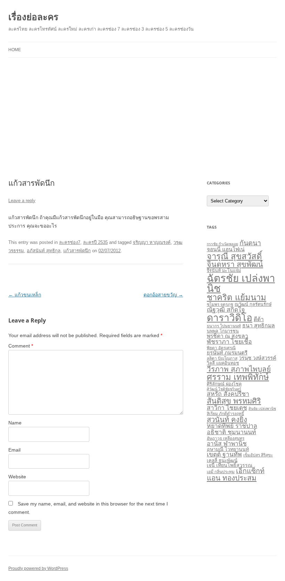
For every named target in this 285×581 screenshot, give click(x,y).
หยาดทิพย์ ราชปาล (232, 425)
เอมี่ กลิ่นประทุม (221, 471)
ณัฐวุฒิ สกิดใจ (226, 309)
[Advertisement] (142, 118)
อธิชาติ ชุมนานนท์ (231, 432)
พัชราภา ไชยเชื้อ (229, 341)
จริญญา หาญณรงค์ (152, 242)
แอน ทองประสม (231, 478)
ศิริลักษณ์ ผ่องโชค (224, 384)
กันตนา (250, 243)
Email (14, 450)
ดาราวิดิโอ (229, 317)
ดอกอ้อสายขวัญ (163, 294)
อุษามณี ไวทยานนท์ (228, 449)
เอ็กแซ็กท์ (250, 471)
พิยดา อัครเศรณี (221, 347)
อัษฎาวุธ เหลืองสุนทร (225, 438)
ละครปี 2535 (95, 242)
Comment (20, 346)
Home (14, 49)
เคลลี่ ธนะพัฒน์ (222, 460)
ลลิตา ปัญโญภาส (222, 358)
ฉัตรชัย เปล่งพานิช (241, 283)
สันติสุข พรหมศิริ (234, 401)
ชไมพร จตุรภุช (220, 304)
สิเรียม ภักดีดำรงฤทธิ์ (225, 413)
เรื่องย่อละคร (33, 16)
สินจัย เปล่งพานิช (262, 408)
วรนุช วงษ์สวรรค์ (257, 358)
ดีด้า (259, 319)
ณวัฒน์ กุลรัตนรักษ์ (253, 304)
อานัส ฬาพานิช (227, 443)
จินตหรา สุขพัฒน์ (235, 264)
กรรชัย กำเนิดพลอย (222, 244)
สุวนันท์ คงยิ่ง (227, 419)
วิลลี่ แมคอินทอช (223, 363)
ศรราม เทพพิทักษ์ (238, 377)
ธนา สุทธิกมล (258, 325)
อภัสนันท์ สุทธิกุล (43, 250)
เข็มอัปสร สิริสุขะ (258, 455)
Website (17, 476)
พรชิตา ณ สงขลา (227, 336)
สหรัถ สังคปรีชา (228, 393)
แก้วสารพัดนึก (77, 250)
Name (15, 422)
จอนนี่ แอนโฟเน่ (226, 249)
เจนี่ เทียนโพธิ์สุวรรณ (229, 465)
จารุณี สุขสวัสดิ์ (234, 256)
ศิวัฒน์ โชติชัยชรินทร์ (224, 389)
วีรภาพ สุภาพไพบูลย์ (239, 369)
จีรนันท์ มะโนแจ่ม (224, 270)
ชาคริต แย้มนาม (236, 297)
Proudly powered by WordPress (38, 568)
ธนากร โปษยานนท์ (224, 326)
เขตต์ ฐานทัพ (224, 454)
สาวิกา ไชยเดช (227, 407)
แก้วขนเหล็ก (24, 294)
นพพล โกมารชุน (223, 331)
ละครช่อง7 (69, 242)
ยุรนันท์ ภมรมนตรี (227, 353)
